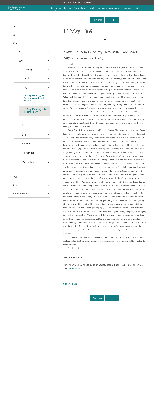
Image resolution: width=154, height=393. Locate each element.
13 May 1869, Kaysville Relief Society (35, 110)
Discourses (56, 8)
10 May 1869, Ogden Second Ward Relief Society (34, 98)
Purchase (127, 8)
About (91, 8)
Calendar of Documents (108, 8)
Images (67, 8)
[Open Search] (137, 8)
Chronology (79, 8)
